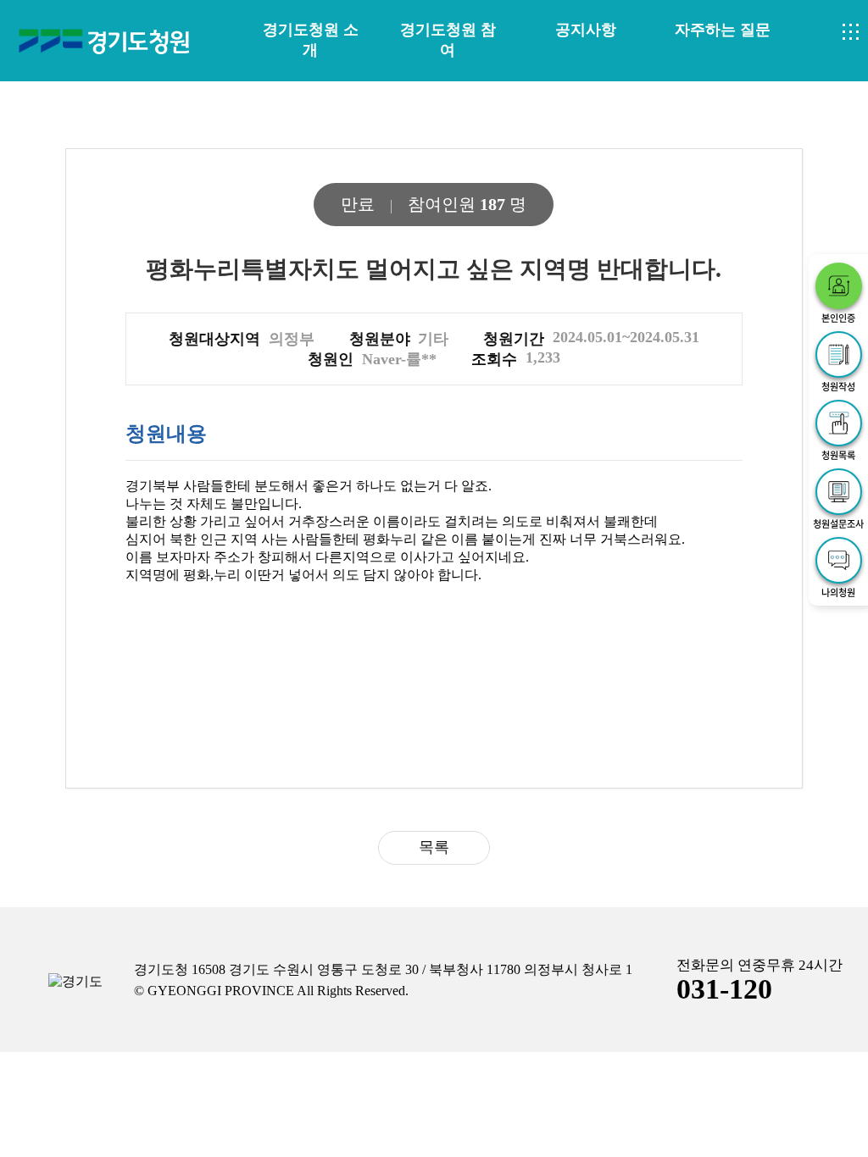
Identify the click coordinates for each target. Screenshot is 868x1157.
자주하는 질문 (723, 29)
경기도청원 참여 (448, 39)
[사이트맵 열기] (851, 32)
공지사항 (585, 29)
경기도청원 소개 (311, 39)
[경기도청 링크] (75, 982)
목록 (434, 847)
